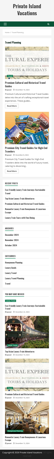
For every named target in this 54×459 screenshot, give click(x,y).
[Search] (48, 24)
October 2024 (11, 245)
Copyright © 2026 (11, 452)
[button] (5, 24)
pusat (9, 90)
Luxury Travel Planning (14, 278)
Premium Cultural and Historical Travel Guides (27, 63)
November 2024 (12, 240)
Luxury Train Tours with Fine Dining (20, 217)
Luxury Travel (10, 273)
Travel (10, 76)
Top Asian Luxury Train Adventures (20, 198)
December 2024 (12, 234)
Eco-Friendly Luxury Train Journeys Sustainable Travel (25, 307)
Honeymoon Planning (13, 262)
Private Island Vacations (27, 9)
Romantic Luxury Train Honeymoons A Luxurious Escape (25, 438)
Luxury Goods (10, 267)
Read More (13, 106)
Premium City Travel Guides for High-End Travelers (27, 128)
